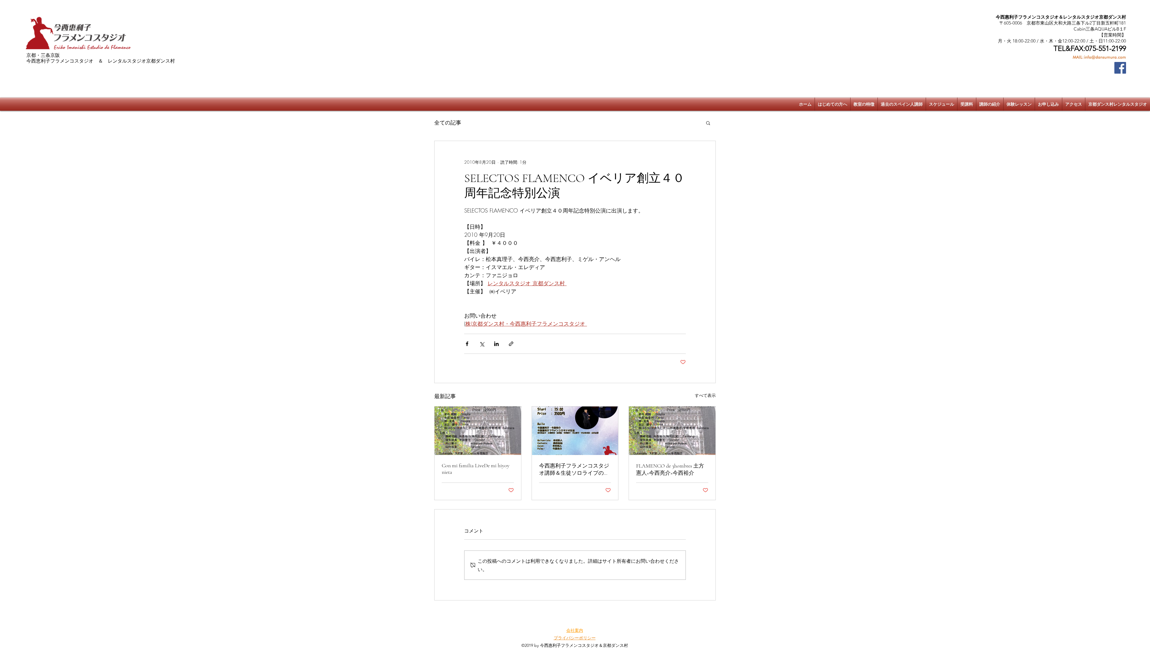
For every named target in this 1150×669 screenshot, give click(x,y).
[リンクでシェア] (511, 344)
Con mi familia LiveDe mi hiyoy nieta (475, 468)
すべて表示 (705, 395)
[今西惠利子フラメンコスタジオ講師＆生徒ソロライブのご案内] (575, 430)
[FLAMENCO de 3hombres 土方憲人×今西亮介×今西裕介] (672, 430)
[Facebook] (1120, 68)
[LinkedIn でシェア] (496, 344)
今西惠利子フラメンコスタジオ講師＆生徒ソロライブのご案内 (574, 469)
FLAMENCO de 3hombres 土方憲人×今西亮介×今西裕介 (670, 469)
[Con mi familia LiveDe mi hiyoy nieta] (478, 430)
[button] (708, 122)
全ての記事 (447, 122)
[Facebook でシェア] (467, 344)
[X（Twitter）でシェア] (482, 344)
